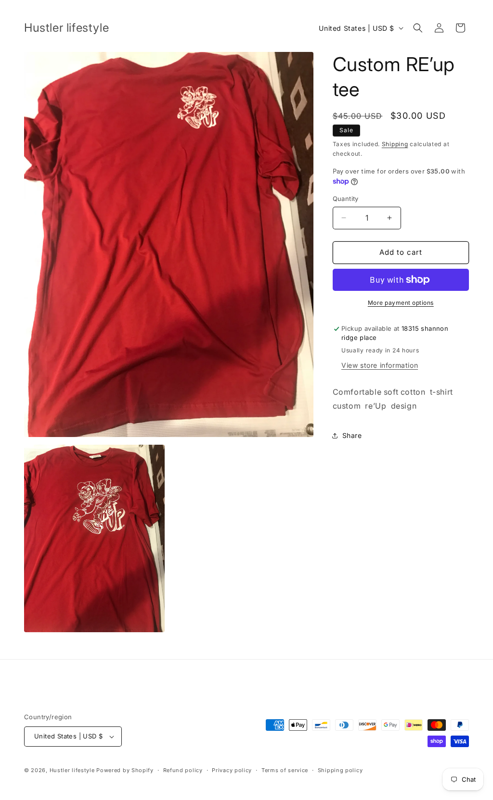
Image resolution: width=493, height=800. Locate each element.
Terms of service (284, 770)
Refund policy (183, 770)
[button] (417, 27)
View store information (379, 365)
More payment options (401, 302)
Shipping (395, 144)
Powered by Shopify (125, 770)
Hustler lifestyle (73, 770)
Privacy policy (232, 770)
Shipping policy (340, 770)
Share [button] (352, 435)
